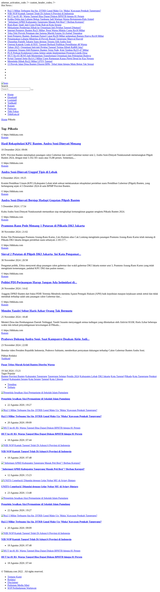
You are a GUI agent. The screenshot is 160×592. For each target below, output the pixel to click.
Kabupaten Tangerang (36, 376)
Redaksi (11, 579)
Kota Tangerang (140, 376)
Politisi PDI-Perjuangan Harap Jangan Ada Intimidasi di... (39, 282)
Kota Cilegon (56, 379)
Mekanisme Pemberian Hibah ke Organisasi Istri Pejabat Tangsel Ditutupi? (44, 27)
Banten (4, 376)
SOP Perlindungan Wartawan (22, 588)
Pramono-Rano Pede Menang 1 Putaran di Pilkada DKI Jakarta (43, 225)
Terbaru (11, 387)
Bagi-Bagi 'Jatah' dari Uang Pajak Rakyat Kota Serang (34, 24)
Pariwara (12, 108)
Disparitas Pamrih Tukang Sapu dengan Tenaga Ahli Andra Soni (39, 41)
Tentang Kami (15, 576)
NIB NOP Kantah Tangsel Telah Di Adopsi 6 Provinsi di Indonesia (41, 13)
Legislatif (12, 100)
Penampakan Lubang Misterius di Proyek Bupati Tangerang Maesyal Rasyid (45, 38)
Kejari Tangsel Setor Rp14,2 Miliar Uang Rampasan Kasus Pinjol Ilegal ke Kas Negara (51, 58)
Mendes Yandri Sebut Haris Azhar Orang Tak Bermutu (36, 310)
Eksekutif (12, 97)
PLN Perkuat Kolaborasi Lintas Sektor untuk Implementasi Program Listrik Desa (47, 53)
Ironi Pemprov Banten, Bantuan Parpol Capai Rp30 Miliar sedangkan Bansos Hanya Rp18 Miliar (56, 36)
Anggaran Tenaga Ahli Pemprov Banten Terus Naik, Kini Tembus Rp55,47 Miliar (48, 50)
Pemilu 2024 (73, 376)
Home (11, 94)
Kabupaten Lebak (89, 376)
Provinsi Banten (17, 376)
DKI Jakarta (104, 376)
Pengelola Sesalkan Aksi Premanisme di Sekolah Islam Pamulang (35, 398)
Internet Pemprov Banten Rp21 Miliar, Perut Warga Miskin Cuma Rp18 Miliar (46, 30)
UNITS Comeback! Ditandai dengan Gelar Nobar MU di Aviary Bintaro (39, 486)
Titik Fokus (13, 111)
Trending (12, 384)
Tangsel (45, 379)
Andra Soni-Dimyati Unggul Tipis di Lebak (29, 172)
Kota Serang (34, 379)
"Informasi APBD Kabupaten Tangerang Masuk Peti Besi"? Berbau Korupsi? (46, 22)
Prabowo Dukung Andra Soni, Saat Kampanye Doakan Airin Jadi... (45, 339)
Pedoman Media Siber (18, 585)
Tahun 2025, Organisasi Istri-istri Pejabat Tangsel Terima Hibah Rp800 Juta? (45, 47)
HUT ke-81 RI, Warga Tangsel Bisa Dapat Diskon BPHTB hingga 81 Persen (46, 16)
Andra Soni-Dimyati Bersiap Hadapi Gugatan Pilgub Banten (40, 200)
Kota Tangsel (117, 376)
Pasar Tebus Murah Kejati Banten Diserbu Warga (28, 364)
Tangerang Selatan (57, 376)
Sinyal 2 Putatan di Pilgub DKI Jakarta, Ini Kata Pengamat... (41, 254)
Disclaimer (13, 582)
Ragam (11, 105)
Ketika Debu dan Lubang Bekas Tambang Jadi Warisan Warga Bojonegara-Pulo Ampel (51, 19)
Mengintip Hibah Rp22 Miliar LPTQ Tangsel (30, 61)
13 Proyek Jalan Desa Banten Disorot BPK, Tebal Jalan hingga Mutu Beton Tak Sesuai (51, 64)
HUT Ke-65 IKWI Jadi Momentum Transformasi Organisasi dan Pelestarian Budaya (49, 55)
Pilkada (128, 376)
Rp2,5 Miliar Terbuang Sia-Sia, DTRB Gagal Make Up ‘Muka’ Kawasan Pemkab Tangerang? (54, 10)
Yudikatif (12, 103)
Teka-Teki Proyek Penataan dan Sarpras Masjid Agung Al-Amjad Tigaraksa (45, 33)
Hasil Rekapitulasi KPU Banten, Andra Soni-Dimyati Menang (41, 143)
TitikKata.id (13, 114)
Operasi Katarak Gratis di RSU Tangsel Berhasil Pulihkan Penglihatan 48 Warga (47, 44)
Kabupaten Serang (19, 379)
